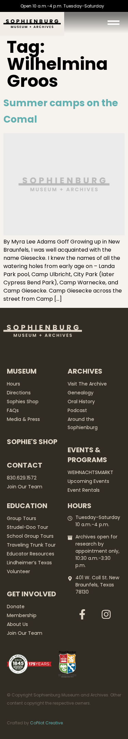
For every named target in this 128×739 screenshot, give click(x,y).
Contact (24, 465)
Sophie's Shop (32, 441)
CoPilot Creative (46, 723)
